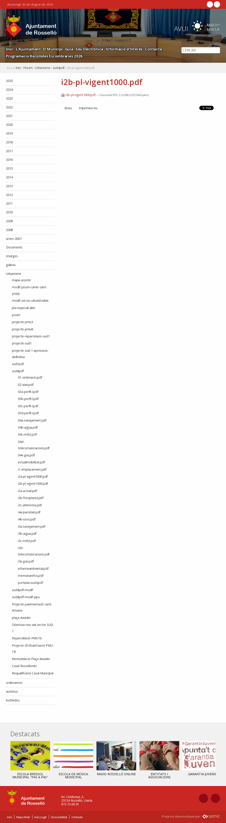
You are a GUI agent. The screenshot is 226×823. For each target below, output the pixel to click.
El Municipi (52, 49)
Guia (69, 49)
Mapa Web (23, 817)
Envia (68, 108)
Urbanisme (42, 67)
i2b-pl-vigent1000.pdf (80, 95)
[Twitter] (216, 4)
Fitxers (28, 67)
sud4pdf (58, 67)
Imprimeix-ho (88, 108)
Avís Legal (40, 817)
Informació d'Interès (124, 49)
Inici (9, 49)
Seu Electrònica (89, 49)
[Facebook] (210, 4)
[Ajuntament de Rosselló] (31, 26)
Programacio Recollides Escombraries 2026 (44, 56)
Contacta (153, 49)
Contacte (77, 817)
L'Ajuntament (28, 49)
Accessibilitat (59, 817)
